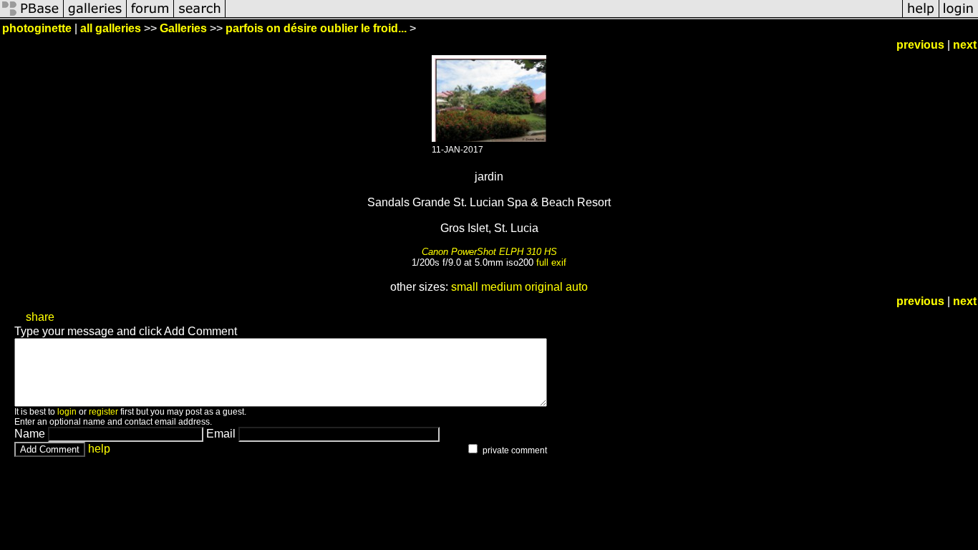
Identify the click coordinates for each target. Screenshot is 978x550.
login (67, 412)
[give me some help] (920, 16)
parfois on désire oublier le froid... (316, 28)
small (464, 287)
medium (501, 287)
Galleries (183, 28)
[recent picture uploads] (95, 16)
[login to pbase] (958, 16)
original (544, 287)
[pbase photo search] (200, 16)
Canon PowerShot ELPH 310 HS (489, 251)
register (103, 412)
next (965, 45)
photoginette (37, 28)
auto (577, 287)
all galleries (110, 28)
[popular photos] (564, 16)
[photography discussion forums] (150, 16)
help (99, 449)
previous (920, 45)
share (40, 317)
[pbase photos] (32, 16)
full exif (551, 262)
